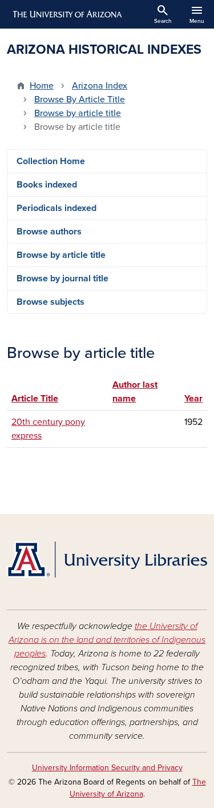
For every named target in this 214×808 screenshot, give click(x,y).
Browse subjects (50, 302)
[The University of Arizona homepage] (66, 14)
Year (193, 398)
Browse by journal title (62, 278)
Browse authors (49, 231)
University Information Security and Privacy (107, 768)
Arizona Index (99, 85)
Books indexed (47, 184)
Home (42, 85)
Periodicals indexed (56, 208)
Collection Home (51, 161)
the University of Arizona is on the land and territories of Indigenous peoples (107, 639)
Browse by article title (77, 113)
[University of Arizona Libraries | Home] (107, 560)
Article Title (40, 398)
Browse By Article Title (79, 99)
